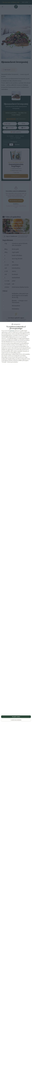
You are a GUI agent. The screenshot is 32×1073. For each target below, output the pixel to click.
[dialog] (16, 697)
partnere (12, 330)
